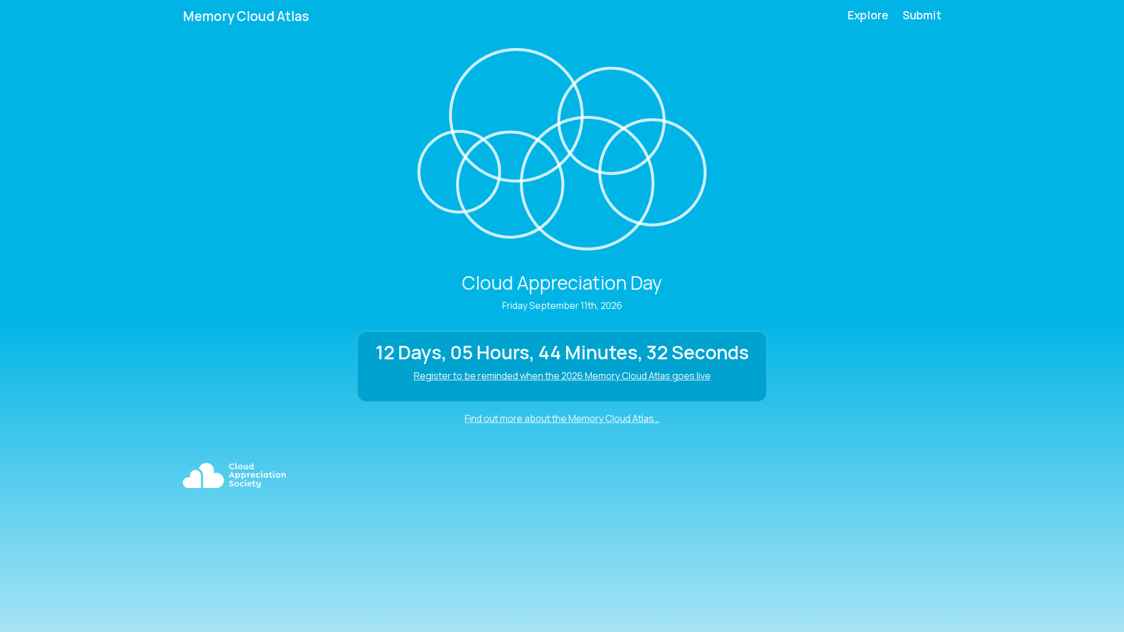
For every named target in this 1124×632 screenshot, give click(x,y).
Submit (922, 15)
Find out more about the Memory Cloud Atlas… (562, 418)
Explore (868, 15)
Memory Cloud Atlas (246, 16)
